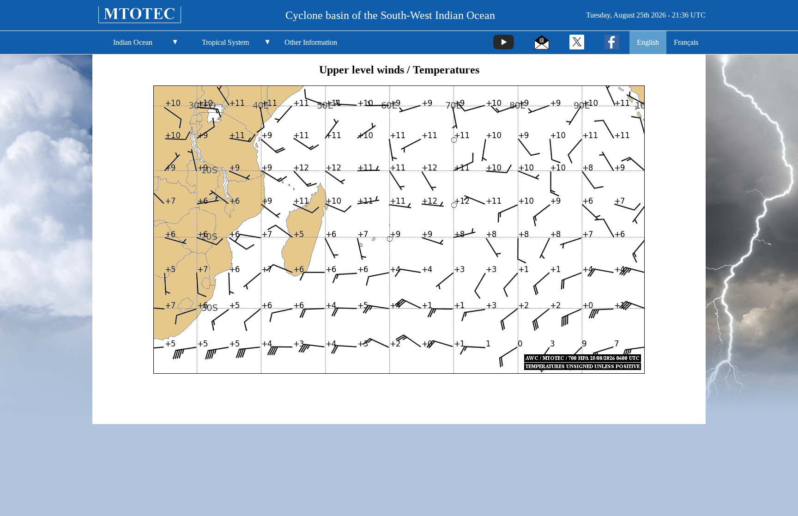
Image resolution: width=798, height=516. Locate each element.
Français (686, 42)
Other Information (310, 42)
